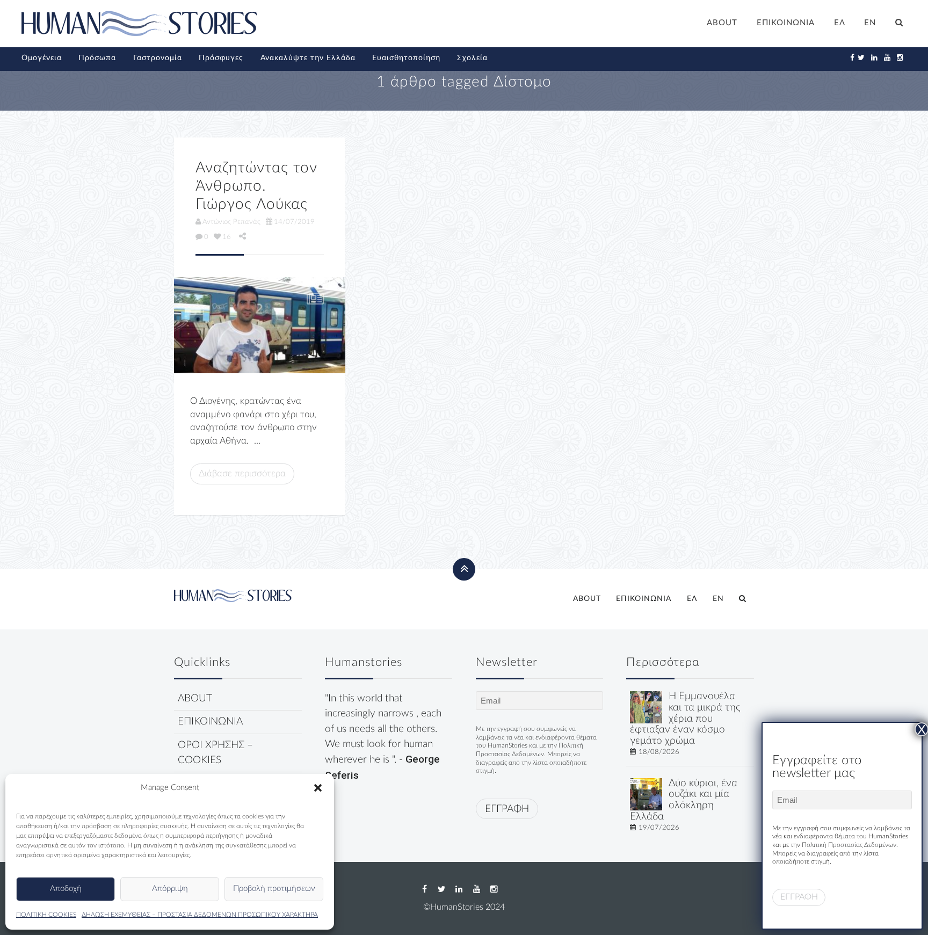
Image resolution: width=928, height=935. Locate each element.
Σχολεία (472, 58)
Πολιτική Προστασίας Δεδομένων (849, 845)
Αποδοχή (66, 889)
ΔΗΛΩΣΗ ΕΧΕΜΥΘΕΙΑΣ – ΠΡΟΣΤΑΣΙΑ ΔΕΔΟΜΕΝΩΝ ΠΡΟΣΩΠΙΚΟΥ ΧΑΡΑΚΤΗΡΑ (200, 914)
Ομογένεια (41, 58)
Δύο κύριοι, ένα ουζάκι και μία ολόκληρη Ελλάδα (683, 800)
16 (226, 237)
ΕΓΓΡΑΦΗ (507, 809)
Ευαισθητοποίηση (406, 58)
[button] (318, 787)
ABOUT (722, 23)
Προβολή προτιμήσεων (274, 889)
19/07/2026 (659, 827)
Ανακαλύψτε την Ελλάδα (308, 58)
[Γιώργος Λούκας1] (259, 325)
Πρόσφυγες (221, 58)
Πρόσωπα (97, 58)
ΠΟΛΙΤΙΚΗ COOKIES (46, 914)
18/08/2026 (659, 752)
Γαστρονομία (157, 58)
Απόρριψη (170, 889)
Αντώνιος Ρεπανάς (231, 222)
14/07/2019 (294, 222)
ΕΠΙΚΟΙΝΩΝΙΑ (786, 23)
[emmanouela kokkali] (646, 707)
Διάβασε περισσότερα (242, 473)
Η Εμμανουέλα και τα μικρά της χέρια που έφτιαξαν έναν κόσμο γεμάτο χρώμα (685, 718)
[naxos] (646, 793)
